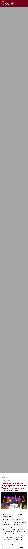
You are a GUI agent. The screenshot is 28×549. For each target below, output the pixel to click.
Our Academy (5, 477)
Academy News (5, 480)
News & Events (5, 479)
